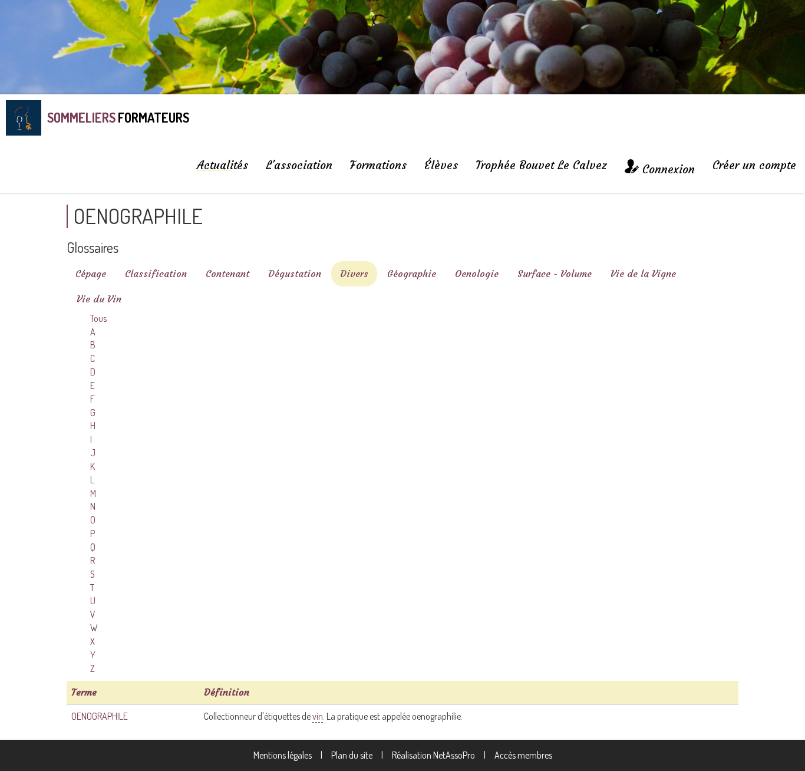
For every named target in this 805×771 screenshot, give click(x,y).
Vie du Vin (99, 299)
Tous (98, 318)
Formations (378, 165)
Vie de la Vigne (643, 273)
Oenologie (477, 273)
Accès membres (523, 755)
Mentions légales (282, 755)
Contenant (227, 273)
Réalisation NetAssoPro (433, 755)
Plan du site (351, 755)
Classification (156, 273)
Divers (354, 273)
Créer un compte (754, 165)
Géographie (411, 273)
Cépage (90, 273)
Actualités (222, 165)
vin (317, 716)
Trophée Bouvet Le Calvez (541, 165)
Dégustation (294, 273)
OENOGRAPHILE (99, 716)
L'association (299, 165)
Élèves (441, 165)
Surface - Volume (554, 273)
